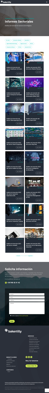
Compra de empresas (33, 339)
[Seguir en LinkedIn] (29, 357)
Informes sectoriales (10, 360)
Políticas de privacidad (9, 382)
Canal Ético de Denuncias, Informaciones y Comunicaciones (26, 382)
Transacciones (9, 362)
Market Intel (31, 349)
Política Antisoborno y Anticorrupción (15, 384)
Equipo (9, 371)
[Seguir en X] (31, 357)
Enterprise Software (11, 47)
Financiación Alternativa (34, 346)
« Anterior (18, 255)
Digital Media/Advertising (12, 43)
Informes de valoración (11, 366)
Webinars (8, 364)
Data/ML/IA (27, 40)
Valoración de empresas (34, 344)
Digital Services (23, 43)
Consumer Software (17, 40)
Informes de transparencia (29, 384)
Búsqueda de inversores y (34, 341)
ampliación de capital (33, 342)
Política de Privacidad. (23, 315)
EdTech (31, 43)
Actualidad (10, 359)
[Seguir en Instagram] (26, 357)
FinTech (19, 47)
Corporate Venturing (33, 351)
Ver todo (8, 40)
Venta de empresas (33, 337)
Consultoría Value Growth (34, 348)
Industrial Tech (28, 47)
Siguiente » (30, 255)
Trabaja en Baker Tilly (31, 365)
